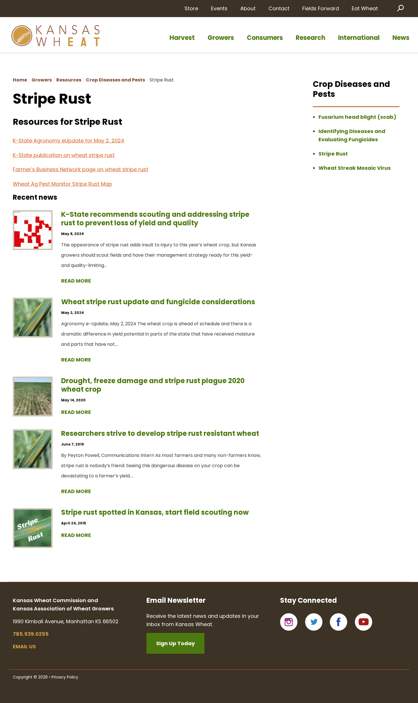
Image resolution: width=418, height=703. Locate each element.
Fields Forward (320, 8)
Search (400, 8)
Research (310, 37)
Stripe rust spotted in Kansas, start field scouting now (155, 512)
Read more (76, 280)
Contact (278, 8)
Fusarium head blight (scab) (357, 116)
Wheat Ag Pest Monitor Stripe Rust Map (62, 183)
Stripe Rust (333, 153)
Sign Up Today (175, 643)
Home (20, 80)
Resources (68, 80)
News (400, 37)
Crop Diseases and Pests (115, 80)
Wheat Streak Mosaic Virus (354, 167)
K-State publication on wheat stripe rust (64, 155)
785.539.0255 (31, 633)
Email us (24, 646)
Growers (221, 37)
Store (191, 8)
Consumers (265, 37)
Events (219, 8)
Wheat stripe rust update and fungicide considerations (158, 301)
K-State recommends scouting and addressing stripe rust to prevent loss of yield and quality (155, 219)
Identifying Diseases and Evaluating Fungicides (351, 135)
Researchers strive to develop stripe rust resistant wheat (160, 433)
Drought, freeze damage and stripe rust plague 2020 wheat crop (153, 385)
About (248, 8)
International (359, 37)
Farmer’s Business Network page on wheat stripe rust (80, 169)
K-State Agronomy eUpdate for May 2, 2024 (68, 140)
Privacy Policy (64, 677)
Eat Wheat (365, 8)
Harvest (182, 37)
